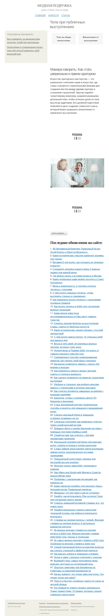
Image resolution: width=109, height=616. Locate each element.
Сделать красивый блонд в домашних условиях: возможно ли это (72, 416)
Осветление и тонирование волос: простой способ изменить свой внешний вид (25, 50)
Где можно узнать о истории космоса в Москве (77, 275)
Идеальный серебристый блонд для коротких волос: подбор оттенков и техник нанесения (76, 443)
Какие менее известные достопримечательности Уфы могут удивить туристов (73, 316)
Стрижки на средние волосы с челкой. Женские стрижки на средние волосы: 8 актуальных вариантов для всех (77, 523)
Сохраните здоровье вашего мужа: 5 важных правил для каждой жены (75, 270)
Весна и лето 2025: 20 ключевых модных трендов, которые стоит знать (73, 345)
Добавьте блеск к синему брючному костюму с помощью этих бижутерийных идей (76, 430)
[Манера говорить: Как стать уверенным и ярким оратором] (77, 172)
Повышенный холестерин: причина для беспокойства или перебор (73, 460)
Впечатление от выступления (91, 39)
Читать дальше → (59, 233)
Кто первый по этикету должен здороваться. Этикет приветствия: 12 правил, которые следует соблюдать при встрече (76, 591)
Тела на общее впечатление (63, 39)
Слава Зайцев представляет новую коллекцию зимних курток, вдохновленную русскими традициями (76, 452)
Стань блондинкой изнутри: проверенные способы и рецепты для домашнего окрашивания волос (76, 408)
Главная (40, 15)
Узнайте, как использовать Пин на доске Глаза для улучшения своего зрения (76, 498)
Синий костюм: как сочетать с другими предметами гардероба (72, 437)
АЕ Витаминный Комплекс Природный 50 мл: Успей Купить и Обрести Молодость (75, 250)
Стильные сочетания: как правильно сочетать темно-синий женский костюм (76, 423)
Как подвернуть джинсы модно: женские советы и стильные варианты (73, 372)
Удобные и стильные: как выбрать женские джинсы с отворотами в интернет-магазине (74, 386)
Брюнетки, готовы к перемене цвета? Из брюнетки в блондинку (73, 399)
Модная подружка (54, 5)
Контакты (42, 603)
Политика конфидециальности (49, 607)
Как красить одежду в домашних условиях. (76, 553)
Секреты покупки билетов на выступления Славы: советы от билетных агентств (74, 325)
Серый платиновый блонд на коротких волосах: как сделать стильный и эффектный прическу (77, 548)
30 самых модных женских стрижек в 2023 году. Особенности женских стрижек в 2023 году (77, 542)
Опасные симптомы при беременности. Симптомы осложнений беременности (73, 569)
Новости (53, 15)
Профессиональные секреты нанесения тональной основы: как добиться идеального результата (73, 513)
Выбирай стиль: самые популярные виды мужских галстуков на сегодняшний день (74, 562)
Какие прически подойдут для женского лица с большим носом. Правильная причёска (76, 487)
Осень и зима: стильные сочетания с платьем (78, 557)
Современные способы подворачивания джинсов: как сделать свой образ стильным (73, 359)
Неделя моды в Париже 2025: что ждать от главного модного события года (74, 352)
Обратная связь (76, 603)
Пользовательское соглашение (57, 603)
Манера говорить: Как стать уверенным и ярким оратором (73, 71)
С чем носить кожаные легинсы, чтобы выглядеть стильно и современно (71, 294)
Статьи (65, 15)
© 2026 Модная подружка (16, 603)
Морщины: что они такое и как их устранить (76, 492)
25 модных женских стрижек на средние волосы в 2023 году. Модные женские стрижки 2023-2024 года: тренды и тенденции (74, 533)
